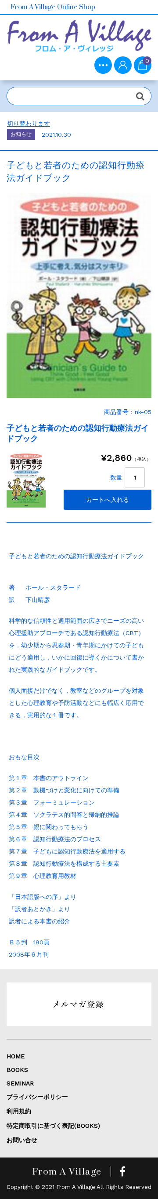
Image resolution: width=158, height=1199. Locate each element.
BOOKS (17, 1069)
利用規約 (19, 1111)
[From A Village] (79, 38)
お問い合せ (22, 1140)
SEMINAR (20, 1083)
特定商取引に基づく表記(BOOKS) (53, 1125)
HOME (16, 1056)
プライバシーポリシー (37, 1096)
